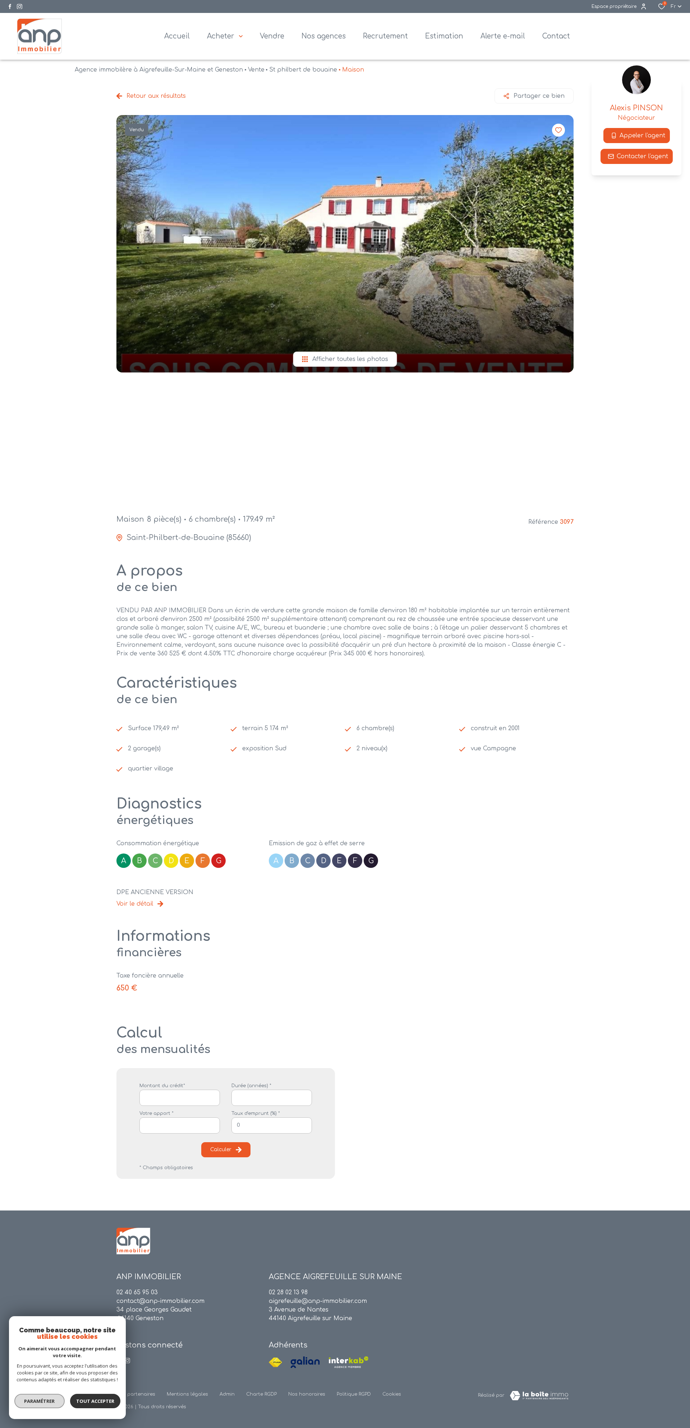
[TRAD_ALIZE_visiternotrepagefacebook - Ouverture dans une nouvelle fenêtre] (10, 6)
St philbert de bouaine (303, 70)
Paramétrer (39, 1401)
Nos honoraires (306, 1394)
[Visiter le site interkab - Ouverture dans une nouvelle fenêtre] (348, 1362)
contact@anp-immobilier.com (160, 1301)
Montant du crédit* (162, 1085)
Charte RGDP (261, 1394)
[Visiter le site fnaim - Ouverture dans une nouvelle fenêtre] (275, 1362)
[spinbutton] (271, 1125)
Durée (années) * (251, 1085)
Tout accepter (95, 1401)
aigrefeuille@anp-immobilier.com (318, 1301)
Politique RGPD (354, 1394)
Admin (227, 1394)
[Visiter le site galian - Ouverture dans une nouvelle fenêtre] (305, 1362)
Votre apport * (156, 1113)
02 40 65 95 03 (137, 1292)
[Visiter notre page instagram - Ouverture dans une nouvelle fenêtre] (19, 6)
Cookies (391, 1394)
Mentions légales (187, 1394)
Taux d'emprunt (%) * (255, 1113)
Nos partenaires (135, 1394)
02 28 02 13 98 (288, 1292)
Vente (256, 70)
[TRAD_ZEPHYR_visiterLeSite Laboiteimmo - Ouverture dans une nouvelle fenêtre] (539, 1395)
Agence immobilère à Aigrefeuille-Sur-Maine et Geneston (159, 70)
